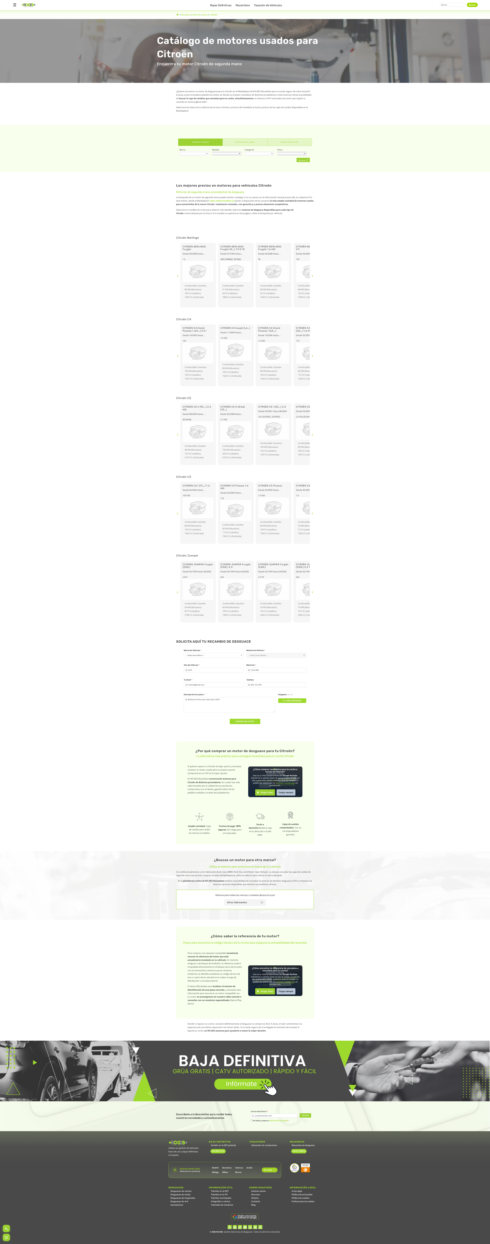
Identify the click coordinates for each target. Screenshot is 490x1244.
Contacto (255, 1201)
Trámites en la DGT (220, 1191)
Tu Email (188, 680)
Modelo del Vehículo (255, 650)
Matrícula (251, 665)
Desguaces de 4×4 (179, 1201)
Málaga (215, 1172)
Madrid (215, 1167)
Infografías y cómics (220, 1201)
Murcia (238, 1172)
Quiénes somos (258, 1191)
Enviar (305, 1115)
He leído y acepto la (270, 1120)
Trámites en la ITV (219, 1194)
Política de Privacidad (278, 1120)
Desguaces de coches (180, 1191)
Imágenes (285, 694)
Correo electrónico (259, 1111)
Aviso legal (297, 1191)
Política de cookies (300, 1198)
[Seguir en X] (250, 1227)
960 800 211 (217, 1151)
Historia (255, 1198)
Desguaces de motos (180, 1194)
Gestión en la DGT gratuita (223, 1145)
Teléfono (250, 680)
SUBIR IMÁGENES (293, 701)
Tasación (268, 5)
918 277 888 (297, 1151)
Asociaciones (176, 1205)
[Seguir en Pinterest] (260, 1227)
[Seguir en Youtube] (245, 1227)
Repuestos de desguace (303, 1145)
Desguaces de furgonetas (182, 1198)
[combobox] (194, 154)
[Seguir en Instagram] (235, 1227)
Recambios (243, 5)
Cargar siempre (286, 792)
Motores (196, 15)
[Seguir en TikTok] (240, 1227)
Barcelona (227, 1167)
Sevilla (249, 1167)
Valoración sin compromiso (264, 1145)
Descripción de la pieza (194, 694)
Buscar (472, 4)
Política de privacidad (302, 1194)
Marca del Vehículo (192, 650)
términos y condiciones (285, 783)
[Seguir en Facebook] (230, 1227)
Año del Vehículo (192, 665)
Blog (253, 1205)
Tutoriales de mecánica (222, 1205)
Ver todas (269, 1170)
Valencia (239, 1167)
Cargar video (267, 792)
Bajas (220, 5)
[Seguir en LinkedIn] (255, 1227)
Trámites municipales (221, 1198)
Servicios (255, 1194)
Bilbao (225, 1172)
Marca (204, 15)
